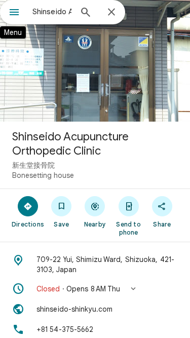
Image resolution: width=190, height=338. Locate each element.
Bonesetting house (43, 175)
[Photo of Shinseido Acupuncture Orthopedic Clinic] (95, 61)
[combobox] (51, 12)
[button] (95, 289)
